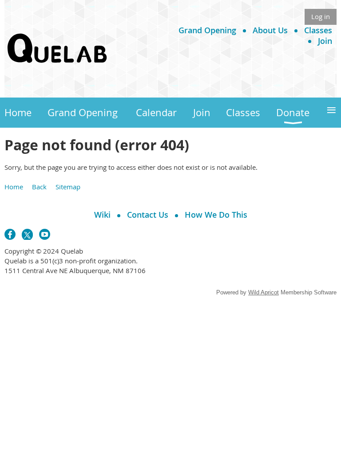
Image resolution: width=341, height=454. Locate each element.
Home (13, 186)
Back (39, 186)
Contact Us (147, 214)
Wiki (102, 214)
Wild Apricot (263, 292)
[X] (27, 234)
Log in (320, 16)
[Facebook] (10, 234)
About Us (270, 30)
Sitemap (68, 186)
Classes (318, 30)
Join (325, 40)
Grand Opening (207, 30)
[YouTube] (44, 234)
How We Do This (216, 214)
